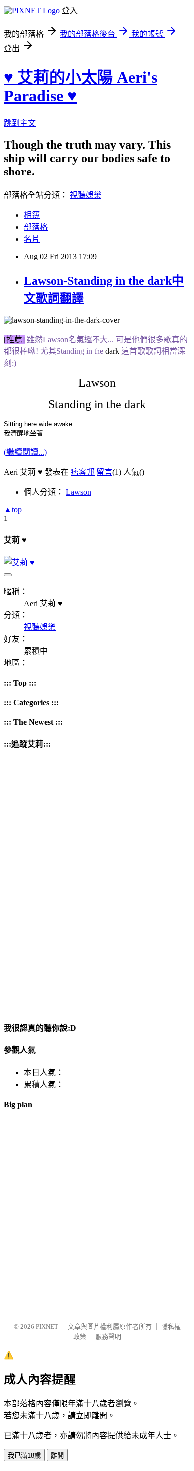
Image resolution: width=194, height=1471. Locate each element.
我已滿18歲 (24, 1455)
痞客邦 (83, 472)
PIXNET (47, 1326)
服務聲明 (108, 1336)
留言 (104, 472)
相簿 (32, 215)
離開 (57, 1455)
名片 (32, 239)
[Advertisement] (97, 1217)
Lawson (78, 492)
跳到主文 (20, 123)
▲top (13, 509)
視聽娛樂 (85, 195)
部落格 (36, 227)
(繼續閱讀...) (25, 452)
